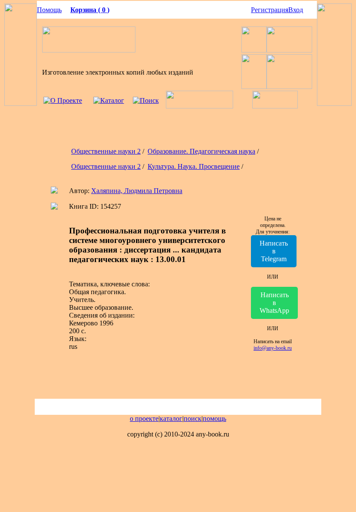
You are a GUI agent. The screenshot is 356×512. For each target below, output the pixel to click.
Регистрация (269, 9)
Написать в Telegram (274, 251)
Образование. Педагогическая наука (201, 151)
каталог (171, 418)
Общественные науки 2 (106, 151)
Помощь (49, 9)
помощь (214, 418)
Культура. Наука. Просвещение (194, 166)
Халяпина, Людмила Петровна (136, 190)
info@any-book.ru (273, 348)
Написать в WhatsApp (274, 302)
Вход (295, 9)
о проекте (144, 418)
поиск (192, 418)
